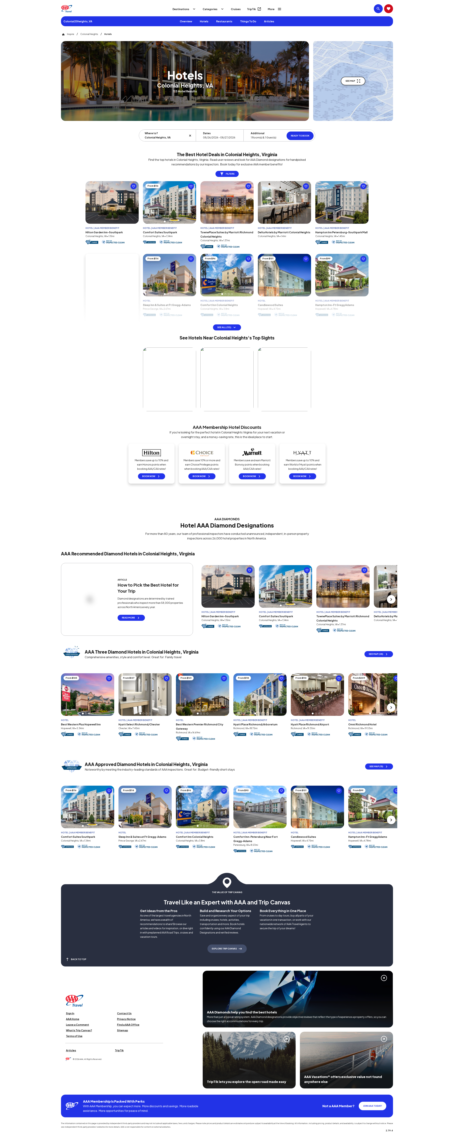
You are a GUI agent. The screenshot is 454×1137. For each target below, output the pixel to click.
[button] (165, 230)
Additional (257, 133)
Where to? (151, 133)
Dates (207, 133)
